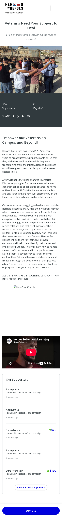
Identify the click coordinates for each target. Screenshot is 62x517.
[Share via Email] (28, 116)
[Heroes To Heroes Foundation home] (14, 8)
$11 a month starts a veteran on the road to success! (31, 37)
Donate (31, 511)
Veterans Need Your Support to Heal (31, 25)
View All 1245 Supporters (31, 487)
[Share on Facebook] (14, 116)
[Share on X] (18, 116)
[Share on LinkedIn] (23, 116)
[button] (53, 8)
